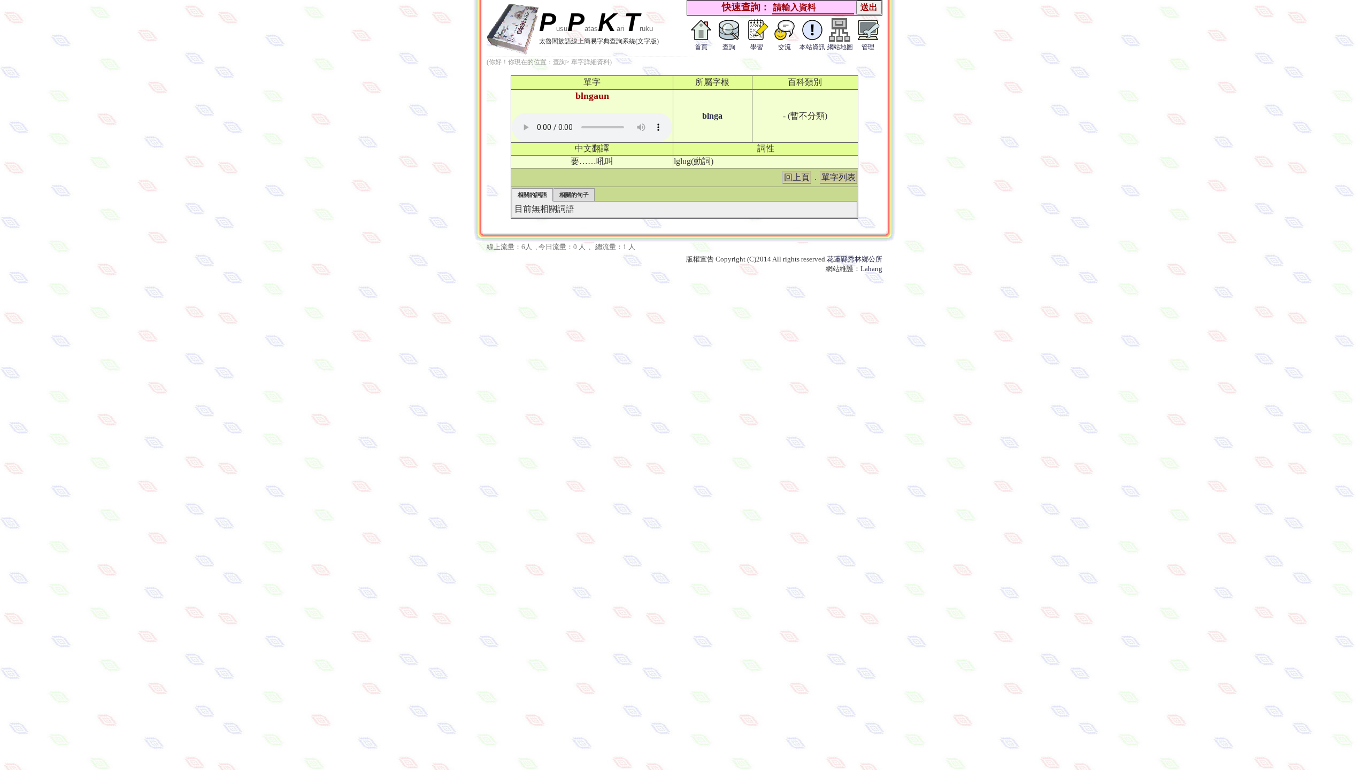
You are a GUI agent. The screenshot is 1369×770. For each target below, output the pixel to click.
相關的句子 (574, 194)
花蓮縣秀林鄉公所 (854, 259)
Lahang (871, 269)
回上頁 (797, 177)
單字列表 (838, 177)
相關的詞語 (532, 194)
